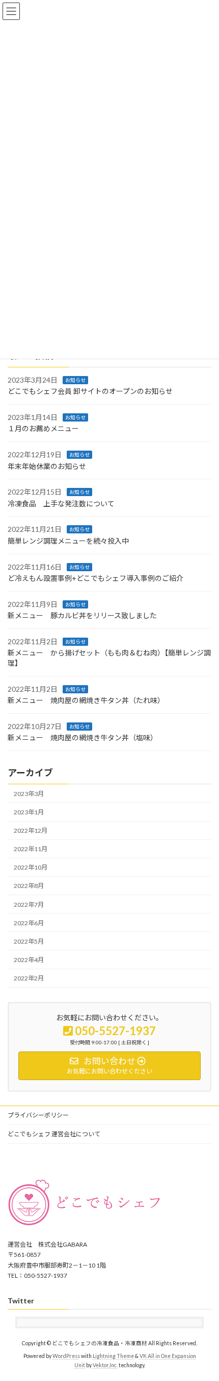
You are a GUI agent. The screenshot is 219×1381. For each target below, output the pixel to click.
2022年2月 (29, 978)
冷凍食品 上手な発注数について (61, 503)
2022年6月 (29, 922)
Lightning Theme (113, 1356)
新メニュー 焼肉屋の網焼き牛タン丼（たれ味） (86, 700)
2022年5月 (29, 941)
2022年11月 (30, 849)
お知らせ (75, 380)
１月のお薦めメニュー (43, 428)
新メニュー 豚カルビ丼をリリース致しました (82, 615)
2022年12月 (30, 830)
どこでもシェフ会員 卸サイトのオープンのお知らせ (90, 391)
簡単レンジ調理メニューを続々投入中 (68, 540)
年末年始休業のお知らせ (47, 465)
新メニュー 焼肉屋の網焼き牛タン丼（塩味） (82, 737)
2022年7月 (29, 904)
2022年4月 (29, 960)
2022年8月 (29, 886)
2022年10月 (30, 867)
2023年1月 (29, 812)
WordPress (66, 1356)
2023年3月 (29, 794)
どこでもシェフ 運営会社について (54, 1134)
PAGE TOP (203, 1329)
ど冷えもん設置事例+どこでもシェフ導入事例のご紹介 (95, 578)
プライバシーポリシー (38, 1115)
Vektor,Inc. (105, 1365)
